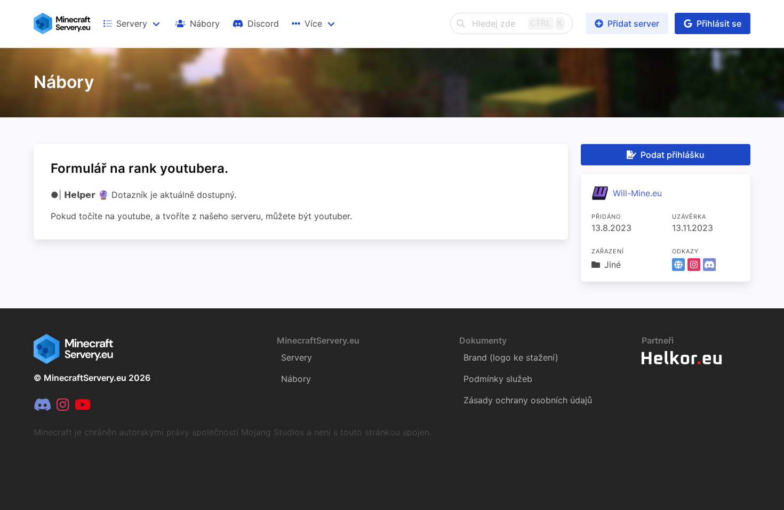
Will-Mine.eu (637, 193)
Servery (296, 357)
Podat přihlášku (673, 154)
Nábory (296, 378)
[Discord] (42, 405)
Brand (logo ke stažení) (510, 357)
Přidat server (633, 23)
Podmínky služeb (497, 378)
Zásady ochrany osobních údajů (527, 400)
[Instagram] (63, 405)
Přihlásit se (719, 23)
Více (313, 23)
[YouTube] (83, 405)
